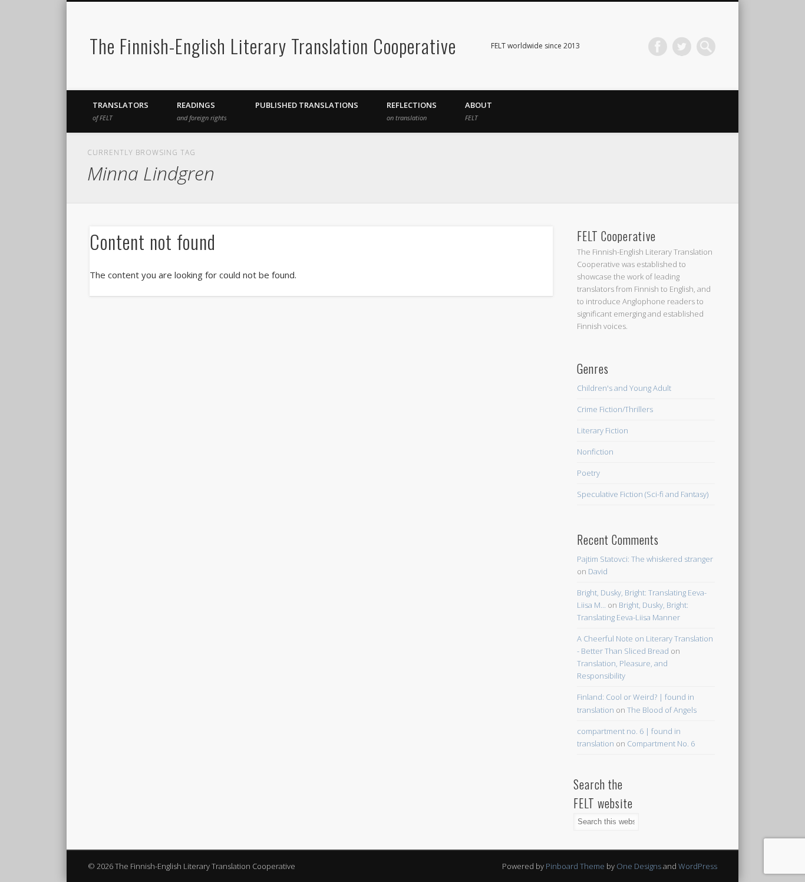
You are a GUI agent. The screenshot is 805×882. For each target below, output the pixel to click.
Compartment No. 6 (661, 743)
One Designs (638, 866)
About (478, 111)
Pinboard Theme (575, 866)
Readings (202, 111)
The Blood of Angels (662, 710)
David (598, 571)
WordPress (697, 866)
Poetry (588, 473)
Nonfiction (595, 451)
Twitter (681, 46)
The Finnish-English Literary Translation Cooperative (273, 46)
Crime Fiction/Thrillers (615, 409)
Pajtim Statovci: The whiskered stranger (645, 559)
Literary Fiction (602, 430)
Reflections (412, 111)
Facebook (657, 46)
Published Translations (306, 105)
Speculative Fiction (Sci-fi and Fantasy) (642, 494)
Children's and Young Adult (624, 388)
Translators (121, 111)
